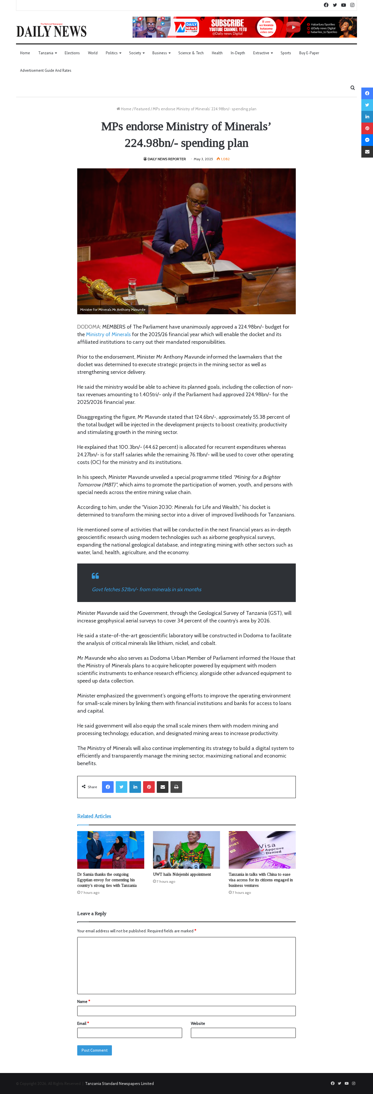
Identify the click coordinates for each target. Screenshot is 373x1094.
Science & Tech (191, 52)
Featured (142, 109)
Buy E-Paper (309, 52)
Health (217, 52)
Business (159, 52)
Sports (286, 52)
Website (198, 1023)
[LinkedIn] (135, 787)
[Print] (176, 787)
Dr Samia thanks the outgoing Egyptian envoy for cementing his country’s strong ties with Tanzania (107, 880)
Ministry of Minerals (108, 334)
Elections (72, 52)
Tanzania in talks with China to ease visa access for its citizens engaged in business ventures (261, 880)
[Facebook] (108, 787)
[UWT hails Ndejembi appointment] (186, 850)
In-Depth (238, 52)
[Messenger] (367, 140)
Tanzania (45, 52)
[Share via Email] (162, 787)
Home (25, 52)
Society (135, 52)
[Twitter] (121, 787)
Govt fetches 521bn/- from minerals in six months (146, 589)
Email (83, 1023)
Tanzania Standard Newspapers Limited (119, 1083)
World (93, 52)
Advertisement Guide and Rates (45, 70)
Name (83, 1001)
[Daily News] (51, 29)
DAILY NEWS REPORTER (167, 159)
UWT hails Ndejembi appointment (182, 874)
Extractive (261, 52)
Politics (112, 52)
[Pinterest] (149, 787)
